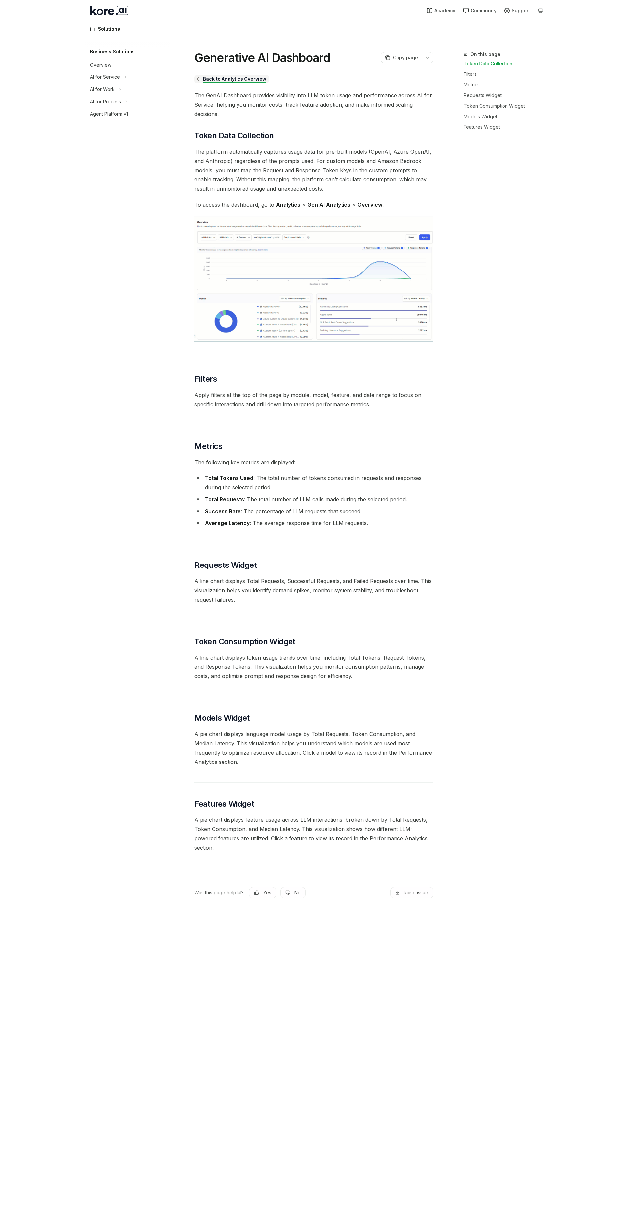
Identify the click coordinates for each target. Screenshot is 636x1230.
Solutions (109, 29)
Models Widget (480, 116)
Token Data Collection (488, 63)
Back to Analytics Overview (234, 79)
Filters (470, 74)
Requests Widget (483, 95)
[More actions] (427, 57)
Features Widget (482, 127)
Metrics (472, 84)
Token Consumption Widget (494, 106)
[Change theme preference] (540, 10)
